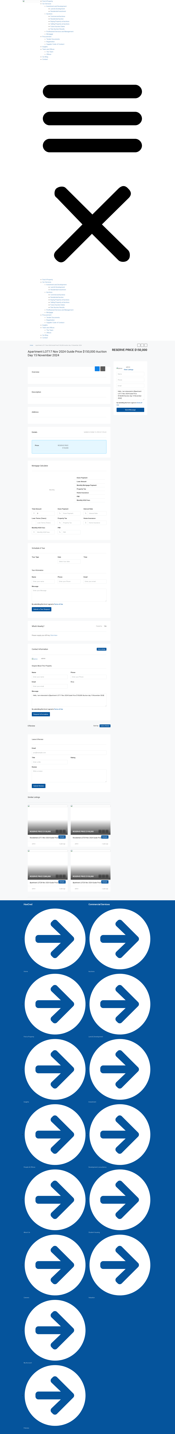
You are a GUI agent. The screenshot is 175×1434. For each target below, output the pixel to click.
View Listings (101, 649)
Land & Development (57, 9)
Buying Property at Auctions (59, 21)
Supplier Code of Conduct (55, 44)
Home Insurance (90, 518)
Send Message (130, 410)
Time (85, 557)
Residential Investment (58, 11)
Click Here (53, 635)
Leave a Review (105, 726)
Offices (48, 54)
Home (31, 345)
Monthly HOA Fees (38, 528)
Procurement (46, 37)
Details (62, 837)
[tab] (97, 368)
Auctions (49, 14)
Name (34, 577)
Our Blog (45, 57)
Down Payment (63, 509)
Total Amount (36, 509)
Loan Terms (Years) (39, 518)
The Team (49, 52)
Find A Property (47, 1)
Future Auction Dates (57, 26)
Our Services (46, 4)
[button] (92, 170)
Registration (50, 42)
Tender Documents (53, 39)
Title (33, 758)
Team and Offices (48, 49)
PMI (59, 528)
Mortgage (49, 34)
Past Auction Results (57, 29)
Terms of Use (58, 604)
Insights (45, 47)
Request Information (40, 714)
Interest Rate (88, 509)
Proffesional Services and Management (59, 31)
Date (59, 557)
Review (34, 767)
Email (86, 577)
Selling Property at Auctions (59, 24)
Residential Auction (56, 19)
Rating (73, 758)
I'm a (72, 682)
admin (33, 844)
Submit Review (38, 786)
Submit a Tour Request (41, 609)
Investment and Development (56, 6)
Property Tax (62, 518)
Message (35, 586)
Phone (60, 577)
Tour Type (35, 557)
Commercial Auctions (57, 16)
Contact (45, 59)
